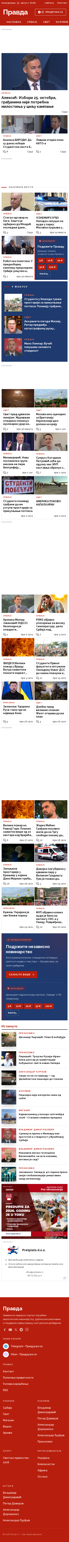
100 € (52, 267)
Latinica (49, 2)
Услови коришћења (15, 1383)
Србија (32, 22)
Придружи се (54, 12)
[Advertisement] (34, 41)
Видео (7, 1426)
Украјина (43, 1457)
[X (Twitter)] (15, 1329)
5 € (41, 260)
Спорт (7, 1451)
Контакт (62, 2)
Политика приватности (18, 1377)
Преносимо (45, 1441)
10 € (50, 260)
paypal (44, 274)
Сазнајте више (19, 974)
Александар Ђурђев (51, 1435)
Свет (46, 22)
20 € (60, 260)
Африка (42, 1470)
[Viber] (27, 1329)
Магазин (8, 1420)
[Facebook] (4, 1329)
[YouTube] (10, 1330)
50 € (41, 267)
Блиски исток (46, 1464)
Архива (7, 1432)
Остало (42, 1476)
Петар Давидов (48, 1418)
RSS (5, 1390)
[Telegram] (21, 1329)
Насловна (14, 22)
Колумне (62, 22)
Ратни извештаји (49, 1451)
